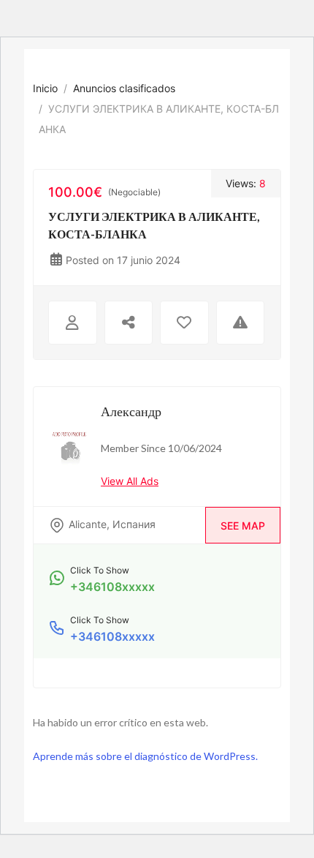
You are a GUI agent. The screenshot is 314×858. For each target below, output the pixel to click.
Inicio (45, 88)
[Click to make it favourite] (184, 323)
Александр (131, 411)
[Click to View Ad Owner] (72, 323)
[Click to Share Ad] (128, 323)
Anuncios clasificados (124, 88)
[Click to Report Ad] (240, 323)
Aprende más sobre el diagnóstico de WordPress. (145, 756)
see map (243, 525)
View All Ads (129, 481)
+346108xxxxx (112, 586)
